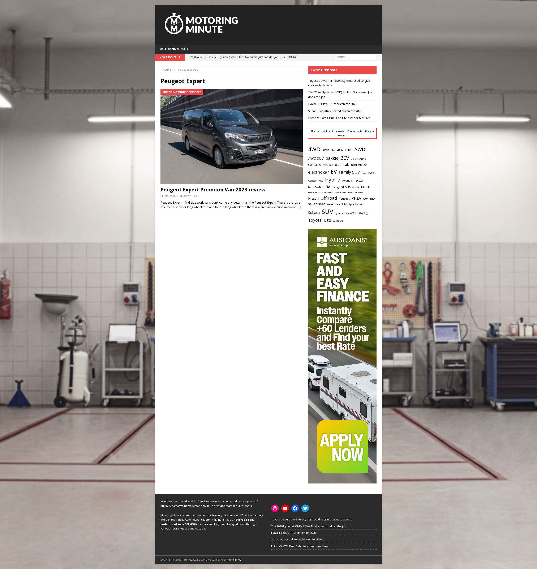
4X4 (340, 150)
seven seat (316, 204)
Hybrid (332, 179)
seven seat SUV (337, 204)
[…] (299, 207)
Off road (329, 198)
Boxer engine (358, 158)
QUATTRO (369, 198)
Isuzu (359, 180)
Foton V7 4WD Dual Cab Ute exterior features (339, 118)
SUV (327, 211)
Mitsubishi (340, 192)
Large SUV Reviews (345, 187)
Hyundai (347, 180)
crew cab (328, 164)
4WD (314, 149)
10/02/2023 (171, 196)
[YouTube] (285, 508)
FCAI (364, 172)
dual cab (342, 164)
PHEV (356, 198)
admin (187, 196)
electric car (318, 172)
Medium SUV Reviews (320, 192)
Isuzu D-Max (315, 187)
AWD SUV (316, 158)
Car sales (314, 164)
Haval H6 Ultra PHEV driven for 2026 (332, 104)
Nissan (313, 198)
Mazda (365, 187)
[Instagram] (275, 508)
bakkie (332, 158)
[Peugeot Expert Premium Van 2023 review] (231, 136)
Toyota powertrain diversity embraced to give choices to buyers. (312, 519)
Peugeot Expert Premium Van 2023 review (213, 189)
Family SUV (349, 172)
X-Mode (338, 221)
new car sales (355, 192)
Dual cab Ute (359, 165)
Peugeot (344, 198)
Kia (327, 186)
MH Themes (234, 559)
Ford (371, 172)
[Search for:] (356, 57)
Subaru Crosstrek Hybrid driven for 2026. (335, 111)
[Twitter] (305, 508)
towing (363, 212)
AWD (359, 149)
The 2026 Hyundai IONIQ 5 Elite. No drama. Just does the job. (309, 526)
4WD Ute (328, 150)
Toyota (315, 220)
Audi (348, 150)
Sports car (355, 204)
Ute (327, 220)
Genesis (312, 180)
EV (334, 171)
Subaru (314, 212)
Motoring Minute (174, 49)
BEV (344, 157)
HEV (320, 180)
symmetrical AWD (345, 213)
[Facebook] (295, 508)
